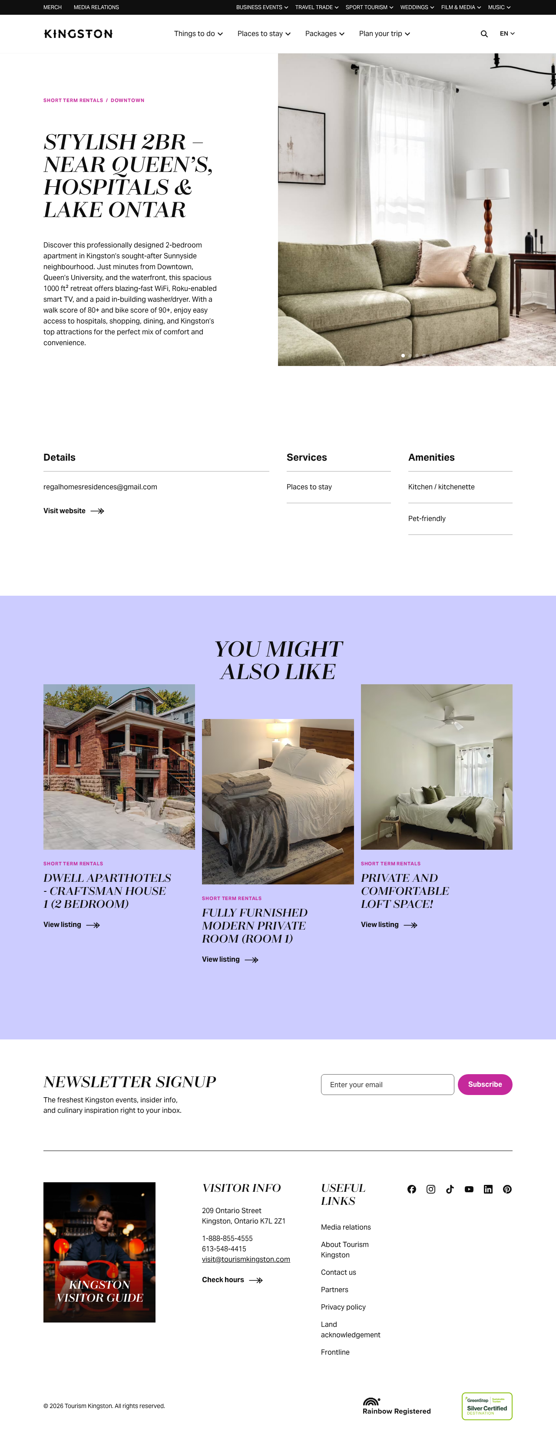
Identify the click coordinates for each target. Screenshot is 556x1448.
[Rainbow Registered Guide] (396, 1406)
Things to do (194, 33)
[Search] (484, 34)
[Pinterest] (507, 1189)
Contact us (338, 1272)
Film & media (458, 7)
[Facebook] (412, 1189)
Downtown (128, 100)
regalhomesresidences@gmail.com (100, 486)
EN (504, 33)
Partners (334, 1289)
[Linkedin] (488, 1189)
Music (496, 7)
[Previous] (297, 199)
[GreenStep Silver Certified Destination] (487, 1406)
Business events (259, 7)
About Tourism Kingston (345, 1250)
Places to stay (260, 33)
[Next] (536, 199)
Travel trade (314, 7)
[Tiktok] (450, 1189)
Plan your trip (380, 33)
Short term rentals (73, 100)
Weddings (414, 7)
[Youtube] (469, 1189)
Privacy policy (343, 1307)
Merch (52, 7)
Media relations (96, 7)
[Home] (78, 34)
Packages (321, 33)
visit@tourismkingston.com (246, 1259)
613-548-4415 (224, 1248)
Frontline (335, 1352)
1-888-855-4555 (227, 1238)
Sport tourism (366, 7)
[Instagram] (431, 1189)
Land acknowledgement (351, 1329)
